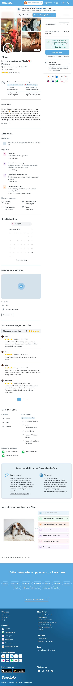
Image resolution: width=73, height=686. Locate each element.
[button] (57, 44)
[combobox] (21, 224)
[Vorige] (15, 399)
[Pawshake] (7, 3)
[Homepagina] (2, 557)
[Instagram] (47, 670)
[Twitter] (43, 670)
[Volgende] (27, 399)
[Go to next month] (32, 229)
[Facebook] (39, 670)
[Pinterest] (52, 670)
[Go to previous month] (28, 229)
